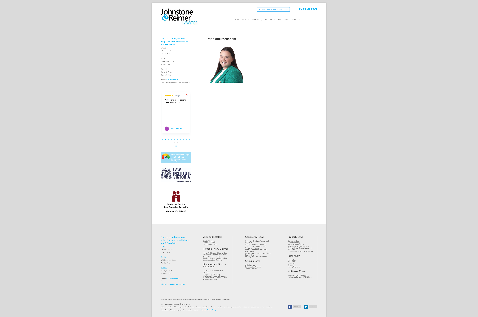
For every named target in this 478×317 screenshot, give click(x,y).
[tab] (162, 139)
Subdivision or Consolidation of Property (300, 249)
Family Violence (294, 267)
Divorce (291, 265)
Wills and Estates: (212, 236)
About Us (245, 20)
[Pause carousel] (176, 146)
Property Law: (295, 236)
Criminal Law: (252, 260)
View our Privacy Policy (208, 310)
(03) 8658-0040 (310, 8)
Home (237, 20)
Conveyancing (293, 241)
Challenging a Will (210, 244)
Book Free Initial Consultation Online (273, 9)
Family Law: (294, 255)
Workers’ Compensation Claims (215, 255)
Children (291, 263)
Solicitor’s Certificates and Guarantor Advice (255, 247)
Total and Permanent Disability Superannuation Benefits (215, 259)
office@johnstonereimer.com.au (178, 82)
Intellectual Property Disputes (214, 276)
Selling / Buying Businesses (255, 244)
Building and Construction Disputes (213, 271)
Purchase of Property (296, 244)
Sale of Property (294, 243)
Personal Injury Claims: (215, 248)
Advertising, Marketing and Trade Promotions (258, 254)
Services (255, 20)
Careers (277, 20)
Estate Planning (209, 241)
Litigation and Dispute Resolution (214, 265)
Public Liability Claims (211, 256)
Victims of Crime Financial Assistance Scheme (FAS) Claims (300, 276)
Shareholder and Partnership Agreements (256, 250)
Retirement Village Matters (298, 246)
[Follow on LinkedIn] (306, 307)
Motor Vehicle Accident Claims (215, 253)
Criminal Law (250, 265)
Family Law (292, 260)
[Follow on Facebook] (290, 307)
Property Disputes (210, 279)
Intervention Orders (253, 267)
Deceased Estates (209, 243)
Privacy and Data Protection (256, 257)
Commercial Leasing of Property (300, 251)
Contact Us (295, 20)
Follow (296, 306)
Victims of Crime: (297, 271)
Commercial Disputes (211, 274)
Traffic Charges (251, 268)
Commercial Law (254, 236)
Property (291, 262)
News (286, 20)
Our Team (268, 20)
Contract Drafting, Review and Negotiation (257, 242)
